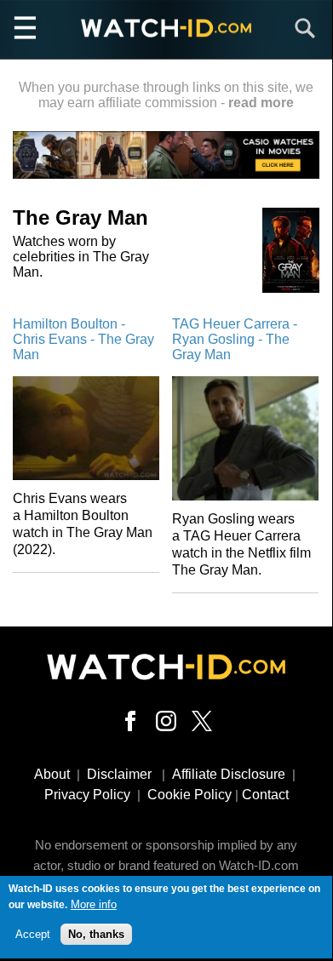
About (52, 774)
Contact (265, 794)
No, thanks (96, 934)
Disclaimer (119, 774)
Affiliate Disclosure (228, 774)
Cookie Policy (189, 794)
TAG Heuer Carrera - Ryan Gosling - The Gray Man (234, 339)
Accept (32, 934)
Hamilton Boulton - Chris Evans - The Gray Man (83, 339)
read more (261, 102)
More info (94, 904)
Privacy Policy (87, 794)
